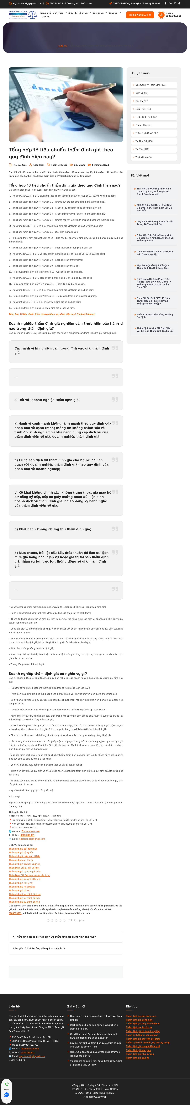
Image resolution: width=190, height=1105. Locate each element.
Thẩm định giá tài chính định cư (25, 894)
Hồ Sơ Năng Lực (138, 15)
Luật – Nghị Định (144, 117)
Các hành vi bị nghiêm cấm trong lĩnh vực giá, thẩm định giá (96, 1018)
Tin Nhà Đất (141, 141)
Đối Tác (139, 101)
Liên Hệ (45, 16)
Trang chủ (45, 12)
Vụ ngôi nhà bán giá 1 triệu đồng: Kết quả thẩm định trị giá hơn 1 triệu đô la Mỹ (96, 1063)
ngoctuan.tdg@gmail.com (27, 3)
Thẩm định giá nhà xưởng (22, 887)
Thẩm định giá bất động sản (23, 849)
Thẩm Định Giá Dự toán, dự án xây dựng (29, 875)
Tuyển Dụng (141, 157)
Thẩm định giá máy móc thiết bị (24, 856)
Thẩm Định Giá (59, 165)
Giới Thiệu (58, 12)
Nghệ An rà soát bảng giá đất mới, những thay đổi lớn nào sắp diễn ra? (95, 1054)
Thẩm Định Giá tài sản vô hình (24, 868)
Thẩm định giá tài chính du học (24, 902)
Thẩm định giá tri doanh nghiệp (24, 864)
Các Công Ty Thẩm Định (147, 85)
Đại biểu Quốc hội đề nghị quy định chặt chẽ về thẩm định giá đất (94, 1027)
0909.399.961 (173, 16)
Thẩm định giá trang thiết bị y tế (24, 879)
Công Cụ (113, 12)
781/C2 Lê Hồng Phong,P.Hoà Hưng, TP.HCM (136, 3)
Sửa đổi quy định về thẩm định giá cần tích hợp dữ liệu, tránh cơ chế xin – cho (95, 1045)
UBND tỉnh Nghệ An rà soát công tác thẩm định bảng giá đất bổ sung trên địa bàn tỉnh (93, 1036)
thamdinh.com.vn (30, 1048)
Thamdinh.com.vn (31, 831)
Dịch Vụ (83, 12)
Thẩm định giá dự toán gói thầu (24, 871)
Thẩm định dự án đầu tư (21, 860)
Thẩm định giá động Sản (21, 852)
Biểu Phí (72, 12)
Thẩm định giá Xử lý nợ (21, 883)
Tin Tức (139, 149)
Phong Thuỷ (141, 125)
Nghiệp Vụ (97, 12)
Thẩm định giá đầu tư (19, 890)
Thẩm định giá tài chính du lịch (24, 898)
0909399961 (15, 913)
